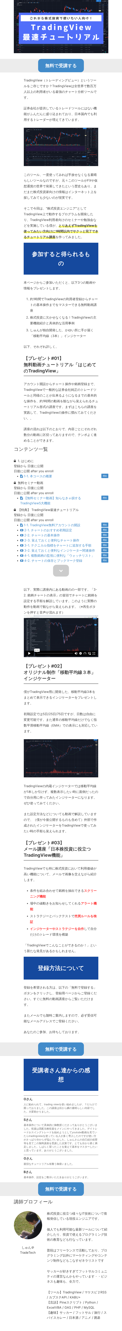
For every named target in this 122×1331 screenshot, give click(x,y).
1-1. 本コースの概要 (38, 476)
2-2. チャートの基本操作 (42, 535)
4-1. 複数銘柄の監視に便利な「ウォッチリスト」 (59, 555)
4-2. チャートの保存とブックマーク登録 (53, 561)
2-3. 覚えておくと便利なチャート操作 (51, 540)
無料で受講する (61, 65)
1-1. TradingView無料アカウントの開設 (52, 525)
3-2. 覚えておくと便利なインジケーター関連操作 (59, 550)
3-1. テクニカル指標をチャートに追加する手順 (57, 545)
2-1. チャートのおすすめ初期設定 (48, 530)
